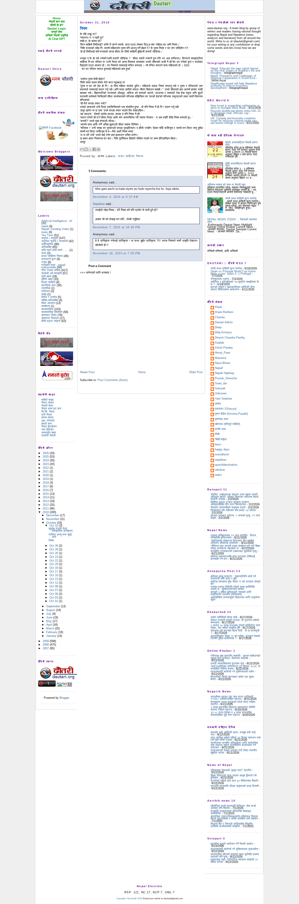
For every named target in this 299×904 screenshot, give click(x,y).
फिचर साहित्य (48, 282)
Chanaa (220, 317)
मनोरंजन (45, 291)
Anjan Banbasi (224, 312)
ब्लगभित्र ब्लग (48, 285)
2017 (46, 486)
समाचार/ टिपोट (49, 315)
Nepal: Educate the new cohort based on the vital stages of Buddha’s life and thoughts (235, 71)
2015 (46, 493)
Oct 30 (54, 545)
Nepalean (99, 203)
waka (218, 475)
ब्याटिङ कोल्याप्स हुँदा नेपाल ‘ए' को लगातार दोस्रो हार (235, 582)
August (51, 610)
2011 (46, 508)
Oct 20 (54, 564)
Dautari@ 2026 (135, 898)
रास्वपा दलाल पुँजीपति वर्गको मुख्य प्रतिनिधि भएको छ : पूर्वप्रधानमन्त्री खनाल (233, 588)
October (51, 522)
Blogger (64, 697)
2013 (46, 501)
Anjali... (220, 307)
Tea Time (47, 235)
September (53, 606)
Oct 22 (54, 560)
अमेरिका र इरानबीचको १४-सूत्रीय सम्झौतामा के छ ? (235, 283)
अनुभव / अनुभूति (49, 238)
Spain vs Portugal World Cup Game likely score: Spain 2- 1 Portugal (233, 272)
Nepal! (219, 368)
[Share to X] (90, 149)
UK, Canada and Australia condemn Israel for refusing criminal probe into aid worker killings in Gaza (234, 121)
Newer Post (87, 372)
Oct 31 (54, 525)
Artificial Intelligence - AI (56, 221)
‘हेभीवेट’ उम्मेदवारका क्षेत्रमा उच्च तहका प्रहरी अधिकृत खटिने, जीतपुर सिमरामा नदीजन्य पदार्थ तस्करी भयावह (235, 497)
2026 (46, 453)
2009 (46, 641)
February (52, 632)
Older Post (196, 372)
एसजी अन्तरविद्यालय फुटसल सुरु (227, 663)
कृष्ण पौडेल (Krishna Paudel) (231, 414)
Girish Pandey (224, 348)
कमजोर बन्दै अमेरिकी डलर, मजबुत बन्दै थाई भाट (233, 733)
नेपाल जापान (47, 402)
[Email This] (82, 149)
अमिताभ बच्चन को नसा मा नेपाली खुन (226, 184)
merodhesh (222, 454)
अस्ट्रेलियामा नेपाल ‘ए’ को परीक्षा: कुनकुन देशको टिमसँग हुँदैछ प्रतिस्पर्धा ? (235, 637)
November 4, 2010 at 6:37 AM (115, 196)
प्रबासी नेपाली (48, 435)
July (49, 613)
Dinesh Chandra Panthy (230, 338)
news (44, 232)
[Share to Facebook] (94, 149)
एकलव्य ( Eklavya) (225, 409)
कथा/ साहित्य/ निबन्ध (52, 256)
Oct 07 (54, 590)
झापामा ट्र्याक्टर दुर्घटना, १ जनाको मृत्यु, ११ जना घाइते (235, 516)
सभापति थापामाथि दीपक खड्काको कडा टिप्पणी (235, 786)
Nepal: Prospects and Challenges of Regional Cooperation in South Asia (233, 77)
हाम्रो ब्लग (46, 423)
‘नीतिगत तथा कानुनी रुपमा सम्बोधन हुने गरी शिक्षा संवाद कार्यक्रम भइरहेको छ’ (235, 547)
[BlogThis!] (86, 149)
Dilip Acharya (223, 332)
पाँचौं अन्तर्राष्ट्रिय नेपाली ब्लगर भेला (240, 164)
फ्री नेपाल (46, 414)
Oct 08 (54, 586)
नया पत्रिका (47, 429)
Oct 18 (54, 567)
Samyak (220, 388)
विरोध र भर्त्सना (49, 297)
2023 (46, 464)
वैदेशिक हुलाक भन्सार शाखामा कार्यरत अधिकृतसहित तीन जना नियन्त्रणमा (230, 503)
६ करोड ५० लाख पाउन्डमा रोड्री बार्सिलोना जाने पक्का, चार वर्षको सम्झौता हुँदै (235, 626)
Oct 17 (54, 571)
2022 (46, 467)
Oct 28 (54, 549)
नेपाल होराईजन (48, 426)
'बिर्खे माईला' (221, 439)
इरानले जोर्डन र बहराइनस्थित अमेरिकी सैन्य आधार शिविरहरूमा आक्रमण (233, 288)
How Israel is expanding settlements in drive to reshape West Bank (235, 106)
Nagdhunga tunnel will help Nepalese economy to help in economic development (234, 86)
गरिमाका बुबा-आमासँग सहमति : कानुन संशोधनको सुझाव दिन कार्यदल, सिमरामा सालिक (235, 657)
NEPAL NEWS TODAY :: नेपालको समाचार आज (232, 220)
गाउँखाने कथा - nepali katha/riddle (53, 266)
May (49, 621)
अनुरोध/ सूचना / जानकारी (54, 241)
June (49, 617)
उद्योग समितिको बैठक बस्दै (224, 617)
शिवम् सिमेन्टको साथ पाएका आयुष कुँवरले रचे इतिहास (234, 776)
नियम (51, 540)
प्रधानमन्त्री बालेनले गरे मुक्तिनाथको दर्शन (232, 671)
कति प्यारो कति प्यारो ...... (55, 250)
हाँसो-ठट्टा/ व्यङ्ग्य (50, 321)
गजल (44, 262)
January (51, 635)
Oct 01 (54, 601)
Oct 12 (54, 582)
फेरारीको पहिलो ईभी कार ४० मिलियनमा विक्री (234, 780)
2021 (46, 471)
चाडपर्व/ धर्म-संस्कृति (51, 273)
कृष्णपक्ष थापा (221, 419)
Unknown (221, 393)
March (50, 628)
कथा (43, 253)
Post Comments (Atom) (113, 380)
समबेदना (45, 306)
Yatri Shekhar (223, 399)
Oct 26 (54, 553)
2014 (46, 497)
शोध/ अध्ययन (48, 303)
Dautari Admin (224, 322)
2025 (46, 456)
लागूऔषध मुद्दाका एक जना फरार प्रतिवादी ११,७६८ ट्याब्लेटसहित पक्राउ (232, 697)
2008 (46, 644)
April (49, 624)
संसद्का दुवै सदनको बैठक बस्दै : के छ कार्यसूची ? (235, 631)
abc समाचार (48, 420)
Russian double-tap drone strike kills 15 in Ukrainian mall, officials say (235, 112)
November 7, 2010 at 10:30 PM (116, 227)
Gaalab (219, 343)
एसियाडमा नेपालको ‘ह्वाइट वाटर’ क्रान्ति (231, 770)
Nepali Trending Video (55, 229)
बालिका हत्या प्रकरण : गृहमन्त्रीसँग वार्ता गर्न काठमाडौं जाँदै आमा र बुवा (233, 577)
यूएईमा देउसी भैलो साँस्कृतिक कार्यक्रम (61, 529)
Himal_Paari (222, 353)
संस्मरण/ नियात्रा (50, 318)
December (53, 515)
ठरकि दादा (220, 429)
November (53, 519)
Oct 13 (54, 579)
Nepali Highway (224, 373)
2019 (46, 479)
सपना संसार (47, 417)
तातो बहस (46, 276)
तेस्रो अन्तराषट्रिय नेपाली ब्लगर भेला (241, 143)
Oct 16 (54, 575)
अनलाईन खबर (48, 432)
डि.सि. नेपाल (48, 411)
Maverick (221, 358)
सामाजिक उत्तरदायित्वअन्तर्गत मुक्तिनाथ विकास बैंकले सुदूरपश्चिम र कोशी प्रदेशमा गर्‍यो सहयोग (234, 817)
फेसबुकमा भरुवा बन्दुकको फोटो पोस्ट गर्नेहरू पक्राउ (233, 703)
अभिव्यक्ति (46, 247)
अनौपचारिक (47, 244)
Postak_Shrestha (226, 378)
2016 (46, 490)
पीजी (217, 434)
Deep (218, 327)
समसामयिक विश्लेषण (51, 312)
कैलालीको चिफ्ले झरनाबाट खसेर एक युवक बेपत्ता (232, 678)
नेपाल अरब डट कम (51, 408)
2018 (46, 482)
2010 (46, 512)
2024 (46, 460)
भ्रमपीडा (45, 288)
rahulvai (220, 470)
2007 (46, 648)
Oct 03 (54, 597)
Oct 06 (54, 593)
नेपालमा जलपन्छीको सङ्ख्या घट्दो (228, 507)
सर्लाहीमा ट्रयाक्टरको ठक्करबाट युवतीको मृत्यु (234, 551)
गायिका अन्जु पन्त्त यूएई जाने (60, 535)
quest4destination (226, 465)
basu (218, 444)
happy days (222, 449)
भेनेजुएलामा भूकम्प (220, 279)
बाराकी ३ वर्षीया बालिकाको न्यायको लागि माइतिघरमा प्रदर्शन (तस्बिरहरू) (231, 593)
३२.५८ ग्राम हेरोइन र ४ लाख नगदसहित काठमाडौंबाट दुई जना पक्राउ (231, 713)
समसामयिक (47, 309)
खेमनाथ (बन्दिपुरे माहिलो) (227, 424)
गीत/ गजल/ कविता (50, 270)
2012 (46, 504)
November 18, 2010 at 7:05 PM (116, 253)
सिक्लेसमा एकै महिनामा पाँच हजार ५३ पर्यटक (233, 510)
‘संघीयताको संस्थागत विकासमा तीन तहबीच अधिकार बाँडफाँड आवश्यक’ (232, 541)
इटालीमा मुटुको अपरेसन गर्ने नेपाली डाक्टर (232, 843)
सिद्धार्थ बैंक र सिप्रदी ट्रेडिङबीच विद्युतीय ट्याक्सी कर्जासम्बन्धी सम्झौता (232, 825)
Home (142, 372)
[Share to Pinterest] (98, 149)
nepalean (220, 460)
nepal (44, 226)
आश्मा (218, 404)
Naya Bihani (222, 363)
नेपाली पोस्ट (47, 405)
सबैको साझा (47, 399)
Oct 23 (54, 556)
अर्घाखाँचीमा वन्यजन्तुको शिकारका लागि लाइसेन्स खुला (235, 598)
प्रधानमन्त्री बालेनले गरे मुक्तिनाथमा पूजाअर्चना (234, 849)
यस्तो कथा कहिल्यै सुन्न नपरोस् (241, 198)
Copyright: (121, 898)
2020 (46, 475)
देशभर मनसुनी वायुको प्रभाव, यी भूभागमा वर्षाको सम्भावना (235, 621)
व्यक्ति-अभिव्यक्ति (49, 300)
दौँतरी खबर (47, 279)
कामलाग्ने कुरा (48, 259)
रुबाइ (43, 294)
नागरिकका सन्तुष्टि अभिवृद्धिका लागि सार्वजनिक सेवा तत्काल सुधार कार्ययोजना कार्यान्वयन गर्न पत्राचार (234, 745)
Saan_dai (221, 383)
